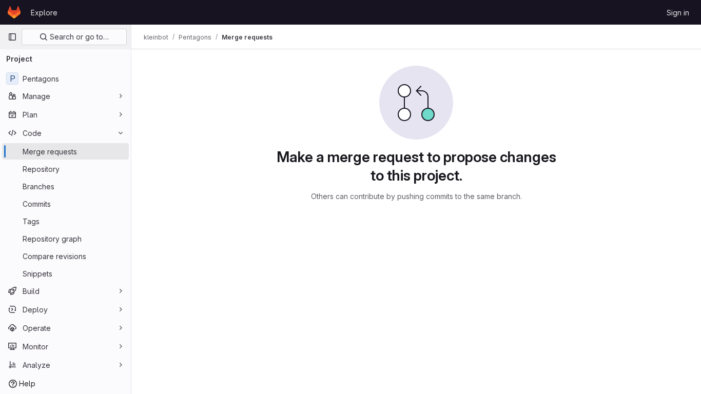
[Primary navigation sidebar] (12, 37)
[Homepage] (14, 12)
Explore (44, 12)
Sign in (678, 12)
